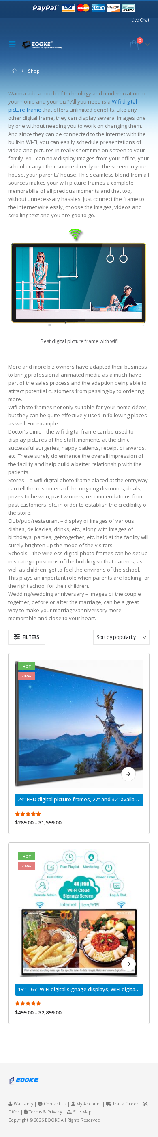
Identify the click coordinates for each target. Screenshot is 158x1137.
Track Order (126, 1104)
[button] (14, 45)
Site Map (82, 1112)
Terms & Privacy (45, 1112)
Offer (13, 1112)
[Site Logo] (44, 45)
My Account (88, 1104)
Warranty (23, 1104)
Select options (128, 774)
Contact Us (55, 1104)
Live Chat (140, 20)
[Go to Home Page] (14, 71)
